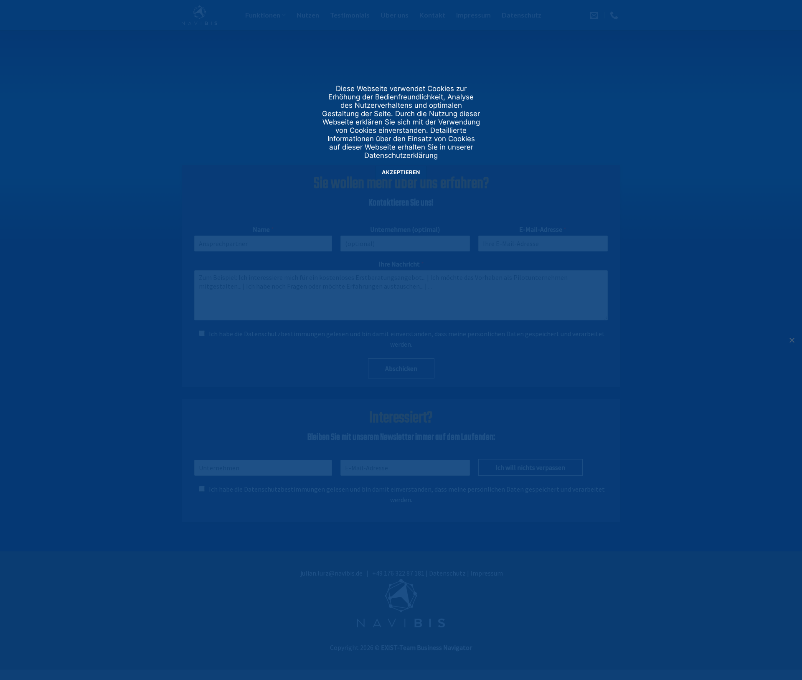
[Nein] (791, 342)
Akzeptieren (401, 172)
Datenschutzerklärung (401, 155)
